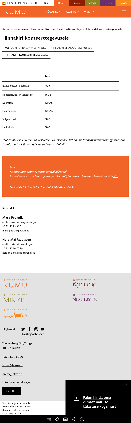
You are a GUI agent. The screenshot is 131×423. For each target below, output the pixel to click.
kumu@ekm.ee (12, 365)
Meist (88, 12)
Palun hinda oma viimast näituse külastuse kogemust (99, 402)
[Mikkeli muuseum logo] (92, 3)
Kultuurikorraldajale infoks (25, 47)
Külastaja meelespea (14, 417)
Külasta (52, 12)
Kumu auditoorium (44, 29)
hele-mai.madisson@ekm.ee (18, 252)
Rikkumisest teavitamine (16, 410)
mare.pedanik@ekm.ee (15, 230)
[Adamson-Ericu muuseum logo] (123, 3)
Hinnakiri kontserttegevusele (104, 29)
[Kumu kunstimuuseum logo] (61, 3)
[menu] (124, 12)
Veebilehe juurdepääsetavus (18, 403)
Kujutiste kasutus (12, 413)
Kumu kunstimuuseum (16, 29)
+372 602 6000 (12, 357)
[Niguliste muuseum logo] (108, 3)
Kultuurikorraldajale (71, 29)
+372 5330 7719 (12, 248)
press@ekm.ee (12, 374)
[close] (127, 384)
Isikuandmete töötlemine (16, 406)
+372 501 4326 (11, 226)
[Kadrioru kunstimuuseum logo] (77, 3)
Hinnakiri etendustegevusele (71, 47)
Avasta (71, 12)
